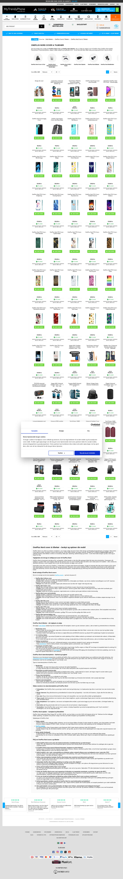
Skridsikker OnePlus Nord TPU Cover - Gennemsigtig (110, 81)
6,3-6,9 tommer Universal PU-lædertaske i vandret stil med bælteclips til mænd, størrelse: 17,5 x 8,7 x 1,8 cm (74, 498)
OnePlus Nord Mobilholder (107, 64)
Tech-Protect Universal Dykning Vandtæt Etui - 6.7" (39, 460)
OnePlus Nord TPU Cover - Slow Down (75, 308)
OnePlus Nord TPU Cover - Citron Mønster (75, 157)
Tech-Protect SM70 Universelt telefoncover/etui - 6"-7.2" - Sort (92, 498)
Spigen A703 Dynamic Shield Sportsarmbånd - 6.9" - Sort (110, 460)
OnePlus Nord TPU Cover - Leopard (110, 232)
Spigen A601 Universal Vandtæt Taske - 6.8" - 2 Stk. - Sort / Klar (57, 385)
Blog (32, 834)
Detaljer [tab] (61, 431)
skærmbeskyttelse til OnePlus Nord (42, 658)
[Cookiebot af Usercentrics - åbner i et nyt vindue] (92, 425)
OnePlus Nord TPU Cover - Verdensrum (39, 346)
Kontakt (112, 4)
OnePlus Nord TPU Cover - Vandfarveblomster (92, 119)
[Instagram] (57, 852)
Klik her (74, 1)
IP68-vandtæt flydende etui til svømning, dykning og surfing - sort (57, 498)
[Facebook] (53, 852)
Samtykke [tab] (34, 431)
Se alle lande (61, 847)
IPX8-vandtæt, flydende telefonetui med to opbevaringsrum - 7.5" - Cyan (110, 498)
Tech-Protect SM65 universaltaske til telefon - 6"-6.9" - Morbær (110, 423)
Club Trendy (83, 4)
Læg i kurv (93, 100)
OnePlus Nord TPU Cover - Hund (75, 232)
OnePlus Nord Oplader (79, 64)
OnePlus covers (59, 575)
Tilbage (35, 39)
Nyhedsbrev (92, 4)
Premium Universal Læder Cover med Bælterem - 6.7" (57, 460)
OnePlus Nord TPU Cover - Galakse (110, 195)
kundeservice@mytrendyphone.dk (64, 819)
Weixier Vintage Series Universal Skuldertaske (92, 384)
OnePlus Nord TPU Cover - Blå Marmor (75, 119)
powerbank (57, 650)
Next (116, 60)
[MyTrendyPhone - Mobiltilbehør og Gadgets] (14, 10)
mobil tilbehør (42, 625)
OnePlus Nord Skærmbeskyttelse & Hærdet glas (52, 66)
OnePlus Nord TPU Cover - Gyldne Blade (57, 232)
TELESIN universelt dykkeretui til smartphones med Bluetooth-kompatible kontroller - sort (39, 385)
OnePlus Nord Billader (93, 64)
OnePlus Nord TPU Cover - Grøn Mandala (39, 232)
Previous (33, 60)
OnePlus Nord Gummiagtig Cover (39, 119)
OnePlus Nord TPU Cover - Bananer (110, 119)
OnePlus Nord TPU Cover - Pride (110, 270)
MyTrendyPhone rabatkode (57, 834)
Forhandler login (73, 834)
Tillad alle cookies (87, 453)
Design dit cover (39, 81)
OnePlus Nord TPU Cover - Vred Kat (57, 346)
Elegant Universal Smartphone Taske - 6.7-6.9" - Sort (110, 385)
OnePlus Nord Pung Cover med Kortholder (92, 81)
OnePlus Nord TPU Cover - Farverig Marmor (57, 195)
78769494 (82, 819)
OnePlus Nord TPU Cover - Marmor (75, 270)
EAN (118, 4)
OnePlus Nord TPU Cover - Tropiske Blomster (110, 308)
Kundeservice (69, 4)
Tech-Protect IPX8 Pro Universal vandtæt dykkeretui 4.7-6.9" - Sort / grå (75, 82)
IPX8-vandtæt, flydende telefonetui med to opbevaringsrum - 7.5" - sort (75, 460)
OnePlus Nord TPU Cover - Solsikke (92, 308)
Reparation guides (103, 4)
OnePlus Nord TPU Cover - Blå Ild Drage (39, 157)
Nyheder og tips (41, 834)
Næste (115, 72)
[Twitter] (65, 852)
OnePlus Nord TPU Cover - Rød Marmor (57, 308)
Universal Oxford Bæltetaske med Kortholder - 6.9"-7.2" (39, 498)
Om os (76, 4)
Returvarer (60, 4)
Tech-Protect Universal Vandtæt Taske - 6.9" (92, 346)
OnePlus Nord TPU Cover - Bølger (57, 157)
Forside (27, 832)
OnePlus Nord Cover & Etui (38, 64)
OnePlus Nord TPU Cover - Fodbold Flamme (92, 195)
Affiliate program (87, 834)
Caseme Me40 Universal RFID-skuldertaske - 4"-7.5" (74, 385)
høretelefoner (43, 644)
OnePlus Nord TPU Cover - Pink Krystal (92, 270)
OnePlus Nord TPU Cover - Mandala (57, 270)
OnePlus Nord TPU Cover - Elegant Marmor (110, 157)
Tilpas (60, 453)
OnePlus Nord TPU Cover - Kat (92, 232)
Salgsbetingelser (61, 837)
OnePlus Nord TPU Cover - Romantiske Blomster (39, 308)
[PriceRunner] (56, 862)
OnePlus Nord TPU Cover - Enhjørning (39, 195)
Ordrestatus (58, 832)
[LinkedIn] (61, 852)
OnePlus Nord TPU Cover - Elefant (92, 157)
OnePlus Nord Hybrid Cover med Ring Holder (57, 119)
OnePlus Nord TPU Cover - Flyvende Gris (75, 195)
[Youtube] (69, 852)
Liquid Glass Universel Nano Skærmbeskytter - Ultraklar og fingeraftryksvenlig (57, 82)
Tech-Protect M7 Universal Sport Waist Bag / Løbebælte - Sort (92, 460)
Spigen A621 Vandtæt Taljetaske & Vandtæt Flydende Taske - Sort (74, 347)
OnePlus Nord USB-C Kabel (65, 65)
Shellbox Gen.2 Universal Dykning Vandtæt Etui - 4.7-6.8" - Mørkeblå (110, 347)
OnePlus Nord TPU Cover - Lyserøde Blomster (39, 270)
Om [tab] (88, 431)
